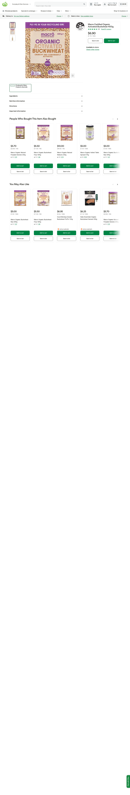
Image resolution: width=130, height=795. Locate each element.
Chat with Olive (128, 781)
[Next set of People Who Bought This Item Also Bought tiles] (117, 119)
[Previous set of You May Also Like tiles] (112, 184)
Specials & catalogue (28, 11)
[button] (12, 25)
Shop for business (120, 11)
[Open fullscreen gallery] (72, 75)
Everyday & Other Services (20, 4)
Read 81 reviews (106, 29)
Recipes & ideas (46, 11)
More (67, 11)
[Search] (84, 4)
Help (58, 11)
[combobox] (61, 4)
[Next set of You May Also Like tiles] (117, 184)
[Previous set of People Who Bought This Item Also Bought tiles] (112, 119)
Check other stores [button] (92, 49)
